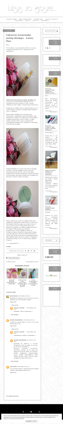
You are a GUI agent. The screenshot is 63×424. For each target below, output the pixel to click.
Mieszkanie (19, 20)
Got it (35, 421)
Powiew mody (38, 19)
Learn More (28, 421)
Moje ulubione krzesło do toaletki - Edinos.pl (50, 172)
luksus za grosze (19, 307)
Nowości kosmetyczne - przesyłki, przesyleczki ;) (50, 91)
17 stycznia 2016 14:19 (29, 320)
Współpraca (45, 20)
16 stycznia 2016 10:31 (24, 296)
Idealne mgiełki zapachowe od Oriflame (12, 282)
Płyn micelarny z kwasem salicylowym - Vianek (33, 282)
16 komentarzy (53, 111)
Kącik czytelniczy (52, 19)
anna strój (13, 366)
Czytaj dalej (48, 110)
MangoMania (14, 296)
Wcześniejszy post (31, 261)
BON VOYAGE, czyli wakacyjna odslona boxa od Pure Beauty (22, 283)
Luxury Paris (10, 101)
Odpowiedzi (15, 305)
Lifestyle (35, 20)
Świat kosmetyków (25, 19)
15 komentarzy (53, 191)
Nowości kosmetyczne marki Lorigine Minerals (50, 128)
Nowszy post (11, 261)
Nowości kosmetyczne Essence (49, 208)
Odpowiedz (13, 302)
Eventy (27, 20)
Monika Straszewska (16, 320)
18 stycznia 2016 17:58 (23, 366)
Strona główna (11, 19)
